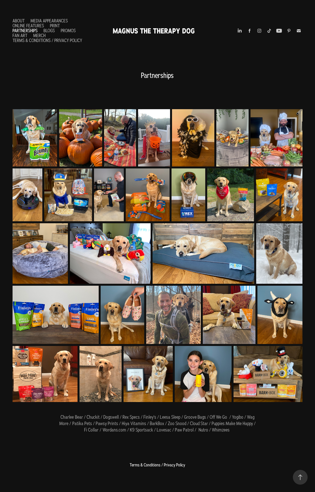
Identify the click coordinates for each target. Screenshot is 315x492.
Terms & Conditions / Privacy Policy (47, 40)
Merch (39, 35)
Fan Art (20, 35)
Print (55, 26)
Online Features (28, 26)
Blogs (49, 30)
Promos (68, 30)
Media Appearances (49, 21)
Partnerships (25, 30)
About (19, 21)
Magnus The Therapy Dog (154, 31)
